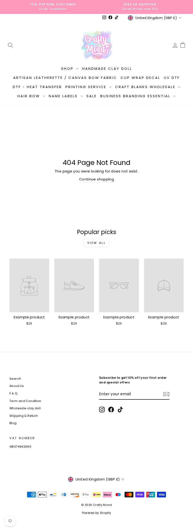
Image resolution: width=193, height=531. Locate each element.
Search (15, 379)
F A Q (13, 393)
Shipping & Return (23, 416)
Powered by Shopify (96, 513)
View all (96, 243)
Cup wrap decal (140, 77)
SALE (91, 96)
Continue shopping (96, 179)
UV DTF (172, 77)
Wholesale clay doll (25, 408)
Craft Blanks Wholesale (146, 86)
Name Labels (64, 96)
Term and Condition (25, 401)
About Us (16, 386)
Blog (13, 423)
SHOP (68, 68)
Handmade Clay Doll (107, 68)
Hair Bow (29, 96)
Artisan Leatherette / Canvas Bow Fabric (65, 77)
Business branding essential (136, 96)
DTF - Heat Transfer (37, 86)
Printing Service (86, 86)
